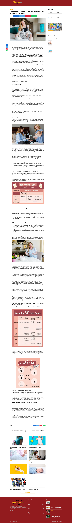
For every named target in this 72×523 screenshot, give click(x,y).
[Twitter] (7, 47)
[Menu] (10, 2)
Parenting (29, 509)
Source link (13, 422)
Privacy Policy (54, 521)
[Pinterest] (7, 49)
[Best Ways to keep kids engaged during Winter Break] (50, 51)
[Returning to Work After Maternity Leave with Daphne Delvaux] (37, 454)
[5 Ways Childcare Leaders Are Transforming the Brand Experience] (50, 42)
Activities (29, 501)
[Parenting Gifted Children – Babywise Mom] (18, 469)
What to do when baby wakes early (16, 461)
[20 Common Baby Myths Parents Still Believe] (37, 469)
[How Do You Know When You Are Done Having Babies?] (18, 440)
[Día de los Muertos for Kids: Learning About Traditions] (48, 511)
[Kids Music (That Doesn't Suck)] (37, 482)
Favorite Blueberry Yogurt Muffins (56, 507)
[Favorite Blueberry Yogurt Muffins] (48, 507)
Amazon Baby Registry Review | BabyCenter (56, 46)
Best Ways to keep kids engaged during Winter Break (57, 50)
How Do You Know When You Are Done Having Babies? (18, 448)
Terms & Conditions (59, 521)
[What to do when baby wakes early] (18, 454)
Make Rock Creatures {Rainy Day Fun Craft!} (54, 32)
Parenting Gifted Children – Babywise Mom (17, 476)
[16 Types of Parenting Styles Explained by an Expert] (48, 516)
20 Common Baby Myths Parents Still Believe (36, 476)
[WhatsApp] (7, 50)
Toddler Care (30, 513)
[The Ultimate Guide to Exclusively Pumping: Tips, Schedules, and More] (28, 29)
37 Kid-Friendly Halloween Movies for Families (17, 489)
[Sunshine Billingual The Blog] (17, 2)
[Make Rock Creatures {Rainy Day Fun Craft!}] (55, 27)
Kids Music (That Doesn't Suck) (34, 489)
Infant (11, 9)
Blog (50, 521)
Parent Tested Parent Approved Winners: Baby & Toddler (57, 38)
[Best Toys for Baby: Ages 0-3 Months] (37, 440)
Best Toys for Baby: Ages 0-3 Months (35, 447)
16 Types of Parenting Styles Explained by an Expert (55, 517)
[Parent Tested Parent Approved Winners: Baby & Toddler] (50, 38)
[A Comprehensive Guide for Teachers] (48, 502)
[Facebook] (7, 45)
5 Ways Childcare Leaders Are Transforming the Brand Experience (57, 42)
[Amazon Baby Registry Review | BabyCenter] (50, 47)
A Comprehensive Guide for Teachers (55, 503)
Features (29, 504)
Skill (28, 512)
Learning (29, 508)
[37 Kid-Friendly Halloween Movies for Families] (18, 482)
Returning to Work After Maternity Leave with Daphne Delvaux (36, 462)
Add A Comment (27, 492)
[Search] (60, 2)
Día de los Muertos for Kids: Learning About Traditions (55, 512)
